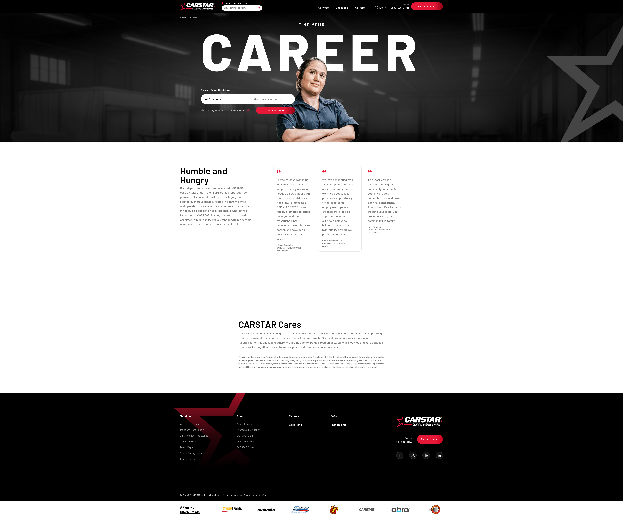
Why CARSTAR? (245, 441)
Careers (360, 7)
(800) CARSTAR (400, 6)
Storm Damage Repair (192, 453)
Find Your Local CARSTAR (236, 3)
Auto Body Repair (189, 423)
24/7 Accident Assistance (194, 435)
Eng (381, 7)
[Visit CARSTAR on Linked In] (439, 455)
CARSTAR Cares (245, 447)
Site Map (262, 494)
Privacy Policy (250, 494)
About (241, 416)
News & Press (244, 423)
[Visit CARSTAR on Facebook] (399, 455)
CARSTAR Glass (188, 441)
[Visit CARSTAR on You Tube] (426, 455)
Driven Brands (190, 512)
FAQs (333, 416)
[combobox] (224, 7)
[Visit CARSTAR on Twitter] (413, 455)
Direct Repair (187, 447)
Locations (342, 7)
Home (183, 17)
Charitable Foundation (248, 429)
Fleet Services (187, 458)
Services (323, 7)
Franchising (338, 424)
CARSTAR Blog (245, 435)
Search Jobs (275, 110)
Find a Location (427, 6)
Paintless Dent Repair (192, 429)
